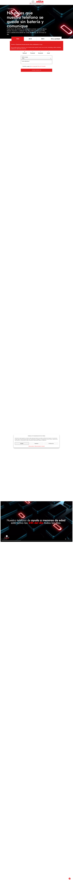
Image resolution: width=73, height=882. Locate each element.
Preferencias (51, 443)
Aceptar (21, 443)
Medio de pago (25, 57)
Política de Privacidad (41, 66)
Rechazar (36, 443)
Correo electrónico (25, 61)
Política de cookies (31, 446)
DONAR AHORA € (36, 70)
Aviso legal (43, 446)
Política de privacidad (37, 446)
